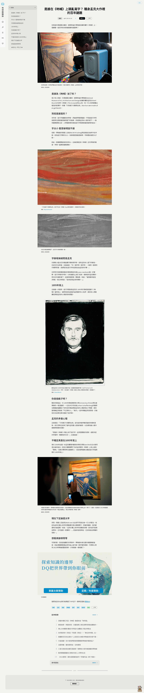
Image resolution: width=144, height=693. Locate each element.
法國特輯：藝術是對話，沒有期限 (69, 645)
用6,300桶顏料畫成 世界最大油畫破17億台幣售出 (74, 629)
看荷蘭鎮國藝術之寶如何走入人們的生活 (71, 653)
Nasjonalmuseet (48, 209)
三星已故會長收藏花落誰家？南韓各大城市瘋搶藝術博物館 (77, 649)
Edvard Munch (57, 392)
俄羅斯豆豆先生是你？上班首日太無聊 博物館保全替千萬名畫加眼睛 (78, 637)
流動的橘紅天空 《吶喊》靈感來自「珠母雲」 (73, 621)
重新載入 (74, 683)
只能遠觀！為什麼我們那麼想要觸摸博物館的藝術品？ (76, 641)
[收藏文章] (75, 18)
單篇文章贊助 (56, 590)
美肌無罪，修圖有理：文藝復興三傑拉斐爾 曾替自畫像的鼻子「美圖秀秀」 (78, 625)
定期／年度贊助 (90, 590)
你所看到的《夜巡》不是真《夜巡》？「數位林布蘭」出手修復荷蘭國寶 (77, 633)
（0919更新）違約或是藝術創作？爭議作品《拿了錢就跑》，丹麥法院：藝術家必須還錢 (76, 657)
